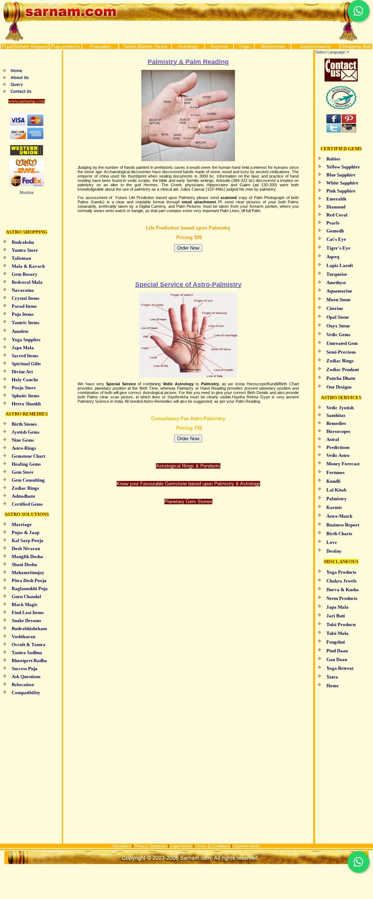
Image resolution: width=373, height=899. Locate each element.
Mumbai (27, 192)
